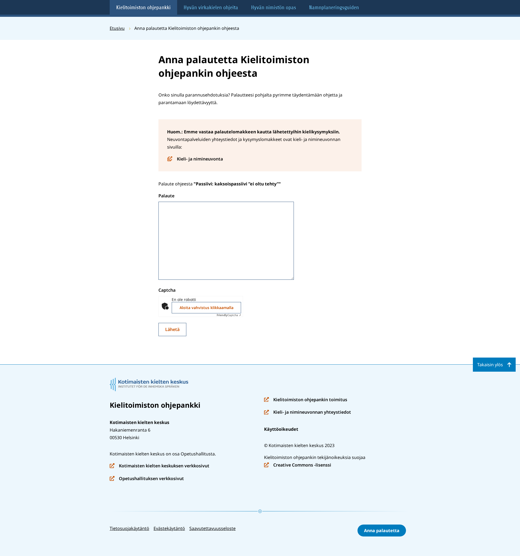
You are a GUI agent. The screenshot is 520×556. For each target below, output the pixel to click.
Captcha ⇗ (229, 315)
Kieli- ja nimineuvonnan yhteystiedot (307, 412)
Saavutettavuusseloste (212, 528)
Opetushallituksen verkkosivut (147, 478)
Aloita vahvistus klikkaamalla (206, 307)
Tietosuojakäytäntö (129, 528)
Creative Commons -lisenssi (297, 465)
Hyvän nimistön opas (273, 7)
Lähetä (172, 329)
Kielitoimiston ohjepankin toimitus (305, 400)
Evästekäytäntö (169, 528)
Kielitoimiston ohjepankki (143, 7)
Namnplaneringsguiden (334, 7)
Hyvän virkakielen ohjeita (211, 7)
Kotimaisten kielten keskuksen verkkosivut (159, 466)
